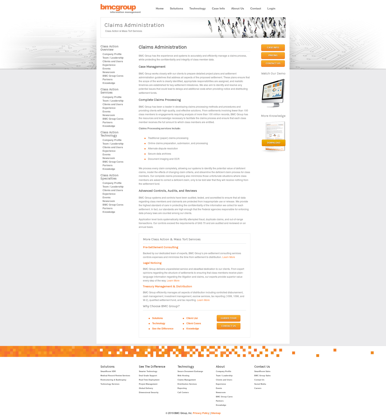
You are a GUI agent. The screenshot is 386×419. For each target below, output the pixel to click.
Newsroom (109, 72)
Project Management (148, 384)
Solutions (176, 8)
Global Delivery (146, 388)
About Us (237, 8)
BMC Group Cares (113, 75)
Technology (197, 8)
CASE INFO (273, 47)
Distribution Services (187, 384)
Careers (257, 388)
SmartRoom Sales (262, 371)
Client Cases (193, 323)
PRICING (273, 55)
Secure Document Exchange (190, 371)
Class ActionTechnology (109, 133)
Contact (255, 8)
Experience (109, 65)
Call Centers (183, 392)
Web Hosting (183, 376)
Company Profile (112, 54)
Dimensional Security (148, 392)
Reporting (182, 388)
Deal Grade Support (148, 376)
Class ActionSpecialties (109, 176)
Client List (192, 318)
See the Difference (162, 328)
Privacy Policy (201, 413)
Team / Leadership (113, 57)
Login (271, 8)
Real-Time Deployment (149, 380)
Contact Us (259, 380)
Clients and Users (113, 61)
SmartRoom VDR (108, 371)
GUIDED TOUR (228, 318)
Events (107, 68)
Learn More (228, 257)
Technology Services (110, 384)
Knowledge (109, 83)
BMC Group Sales (262, 376)
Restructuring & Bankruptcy (113, 380)
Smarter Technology (148, 371)
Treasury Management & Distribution (167, 286)
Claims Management (187, 380)
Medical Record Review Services (115, 376)
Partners (108, 79)
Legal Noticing (152, 263)
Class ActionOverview (109, 47)
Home (160, 8)
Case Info (218, 8)
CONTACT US (228, 326)
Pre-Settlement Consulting (160, 247)
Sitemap (216, 413)
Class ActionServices (109, 90)
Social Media (260, 384)
